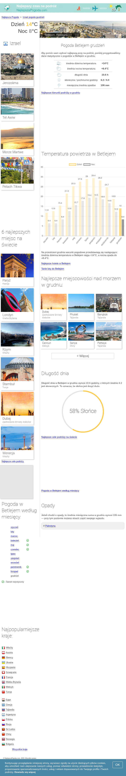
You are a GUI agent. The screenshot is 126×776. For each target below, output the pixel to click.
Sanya (73, 342)
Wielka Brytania (9, 318)
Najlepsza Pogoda (10, 17)
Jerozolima (10, 83)
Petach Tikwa (12, 187)
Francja (5, 283)
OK (117, 764)
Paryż (6, 280)
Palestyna (50, 525)
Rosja (8, 724)
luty (12, 531)
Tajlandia (10, 709)
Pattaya (101, 342)
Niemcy (9, 657)
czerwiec (15, 549)
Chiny (8, 734)
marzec (14, 536)
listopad (14, 571)
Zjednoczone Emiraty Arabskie (16, 422)
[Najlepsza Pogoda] (63, 12)
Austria (9, 652)
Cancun (46, 342)
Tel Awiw (8, 117)
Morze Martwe (12, 152)
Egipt (8, 700)
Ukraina (9, 662)
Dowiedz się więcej (25, 772)
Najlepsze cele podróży (13, 461)
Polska (9, 719)
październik (16, 567)
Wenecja (8, 453)
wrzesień (15, 562)
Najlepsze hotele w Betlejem (56, 263)
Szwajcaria (11, 672)
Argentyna (11, 714)
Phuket (74, 314)
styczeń (14, 527)
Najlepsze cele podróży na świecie (59, 437)
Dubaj (45, 311)
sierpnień (15, 558)
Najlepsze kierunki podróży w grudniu (60, 92)
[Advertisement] (83, 119)
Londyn (7, 315)
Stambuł (8, 384)
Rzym (6, 349)
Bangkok (102, 314)
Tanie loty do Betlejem (52, 268)
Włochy (5, 353)
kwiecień (15, 540)
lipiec (13, 554)
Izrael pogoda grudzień (33, 17)
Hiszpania (10, 667)
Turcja (5, 387)
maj (12, 545)
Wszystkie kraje (19, 749)
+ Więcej (83, 356)
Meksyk (9, 687)
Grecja (9, 704)
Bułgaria (10, 744)
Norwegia (10, 739)
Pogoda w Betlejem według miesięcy (60, 490)
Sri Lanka (10, 729)
